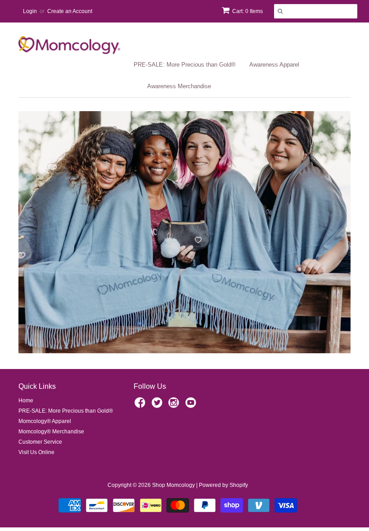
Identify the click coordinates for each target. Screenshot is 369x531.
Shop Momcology (173, 485)
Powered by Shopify (223, 485)
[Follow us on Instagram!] (175, 405)
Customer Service (40, 442)
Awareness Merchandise (179, 86)
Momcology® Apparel (44, 421)
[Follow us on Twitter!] (158, 405)
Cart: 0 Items (247, 11)
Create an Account (69, 11)
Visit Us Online (36, 452)
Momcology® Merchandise (51, 431)
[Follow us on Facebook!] (141, 405)
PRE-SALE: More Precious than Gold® (185, 64)
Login (30, 11)
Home (25, 400)
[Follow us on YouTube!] (192, 405)
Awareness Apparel (274, 64)
